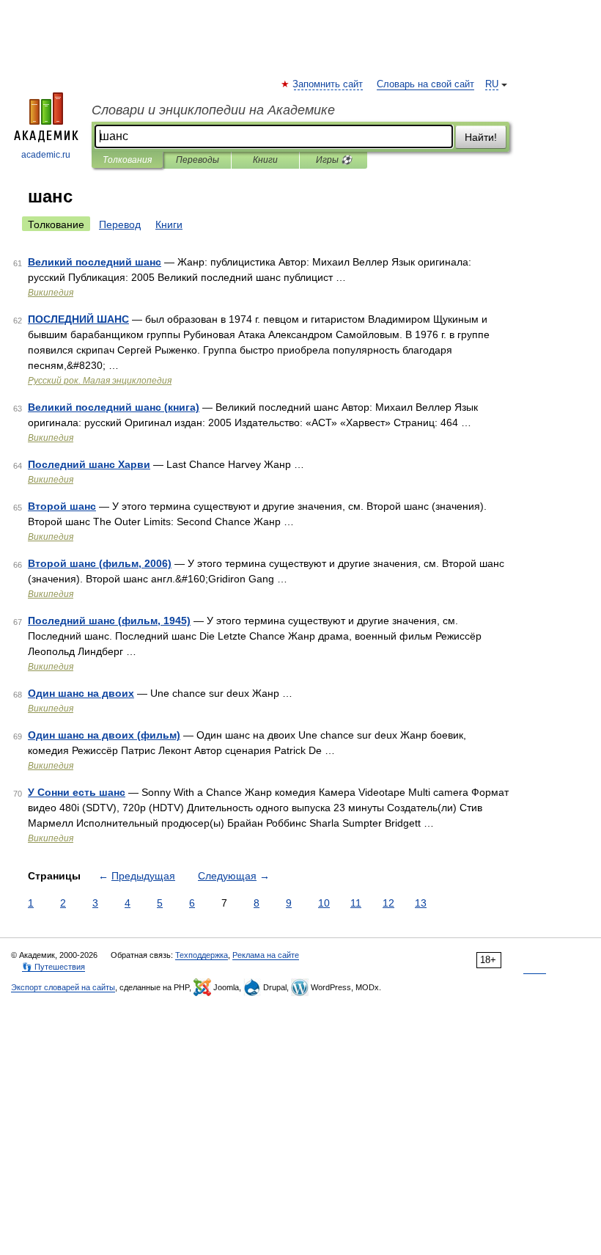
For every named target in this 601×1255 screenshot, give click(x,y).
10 (324, 903)
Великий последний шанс (94, 262)
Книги (265, 160)
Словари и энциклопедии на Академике (213, 110)
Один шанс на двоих (81, 693)
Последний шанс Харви (89, 464)
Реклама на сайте (265, 955)
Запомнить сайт (328, 84)
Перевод (120, 224)
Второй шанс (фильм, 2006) (100, 563)
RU (491, 84)
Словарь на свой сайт (425, 84)
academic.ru (45, 155)
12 (388, 903)
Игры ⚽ (334, 160)
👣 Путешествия (53, 966)
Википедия (50, 293)
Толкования (127, 160)
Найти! (481, 137)
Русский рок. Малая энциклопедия (100, 381)
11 (355, 903)
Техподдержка (201, 955)
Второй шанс (62, 506)
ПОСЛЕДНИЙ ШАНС (78, 319)
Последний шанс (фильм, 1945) (109, 620)
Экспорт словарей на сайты (63, 987)
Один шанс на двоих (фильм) (104, 735)
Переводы (197, 160)
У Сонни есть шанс (76, 792)
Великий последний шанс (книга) (113, 407)
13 (421, 903)
